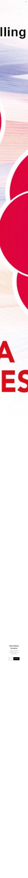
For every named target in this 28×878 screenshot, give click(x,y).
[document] (14, 439)
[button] (26, 1)
